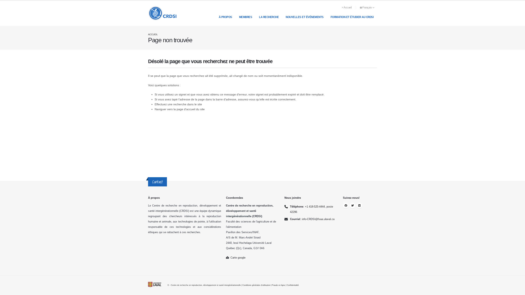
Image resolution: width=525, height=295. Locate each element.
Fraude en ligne (278, 285)
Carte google (237, 257)
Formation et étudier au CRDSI (352, 17)
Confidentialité (293, 285)
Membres (245, 17)
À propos (225, 17)
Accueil (348, 7)
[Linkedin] (359, 206)
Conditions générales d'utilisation (256, 285)
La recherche (269, 17)
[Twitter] (352, 206)
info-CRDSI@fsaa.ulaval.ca (318, 219)
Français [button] (367, 7)
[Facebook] (346, 206)
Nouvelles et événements (305, 17)
